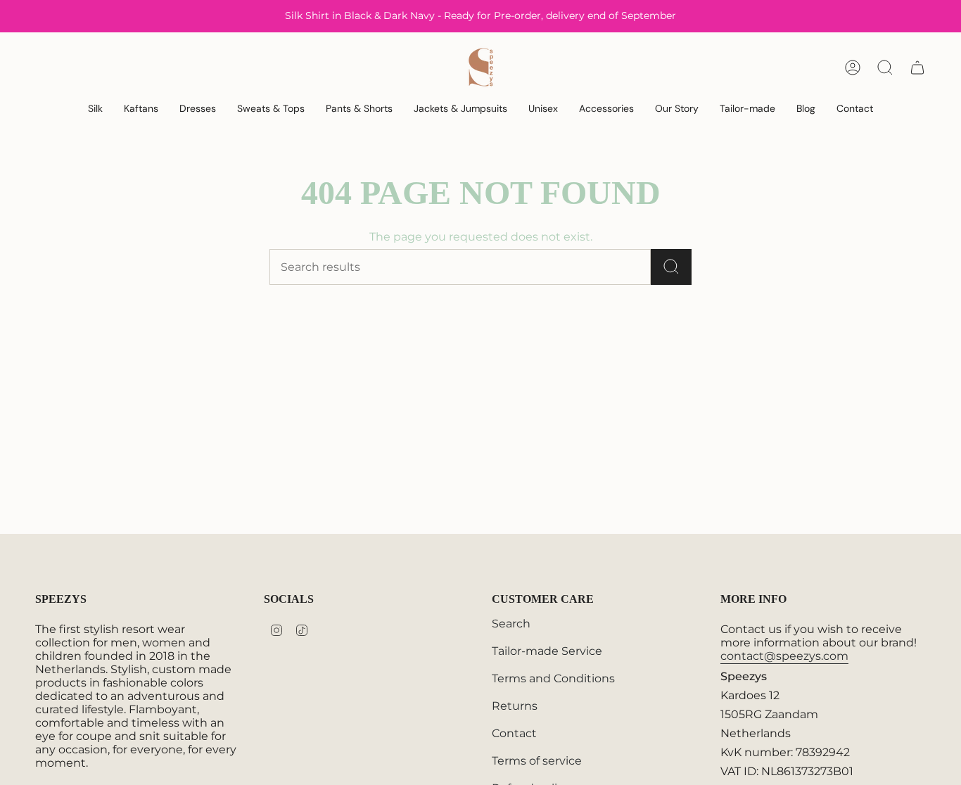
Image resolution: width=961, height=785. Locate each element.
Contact (514, 733)
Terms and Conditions (553, 678)
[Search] (671, 267)
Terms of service (537, 760)
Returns (514, 706)
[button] (95, 109)
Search (511, 623)
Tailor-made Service (547, 651)
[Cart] (917, 67)
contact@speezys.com (784, 656)
